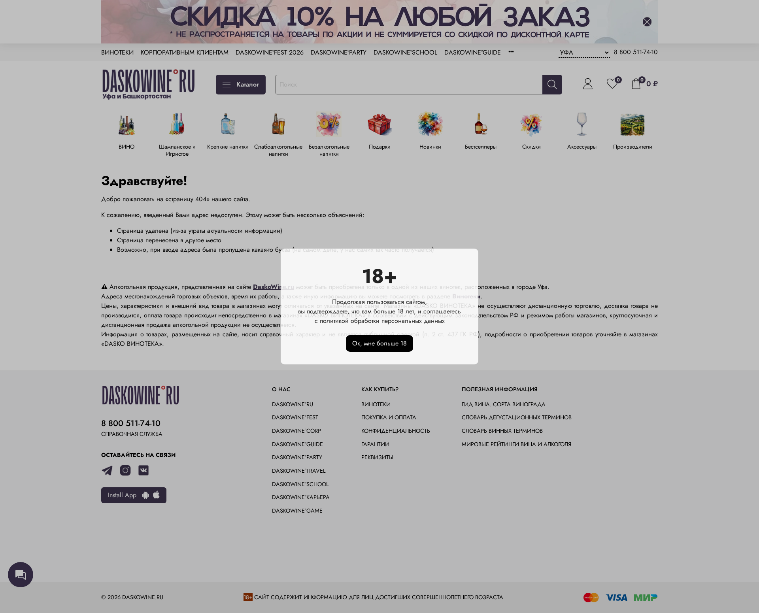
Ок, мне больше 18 (379, 343)
